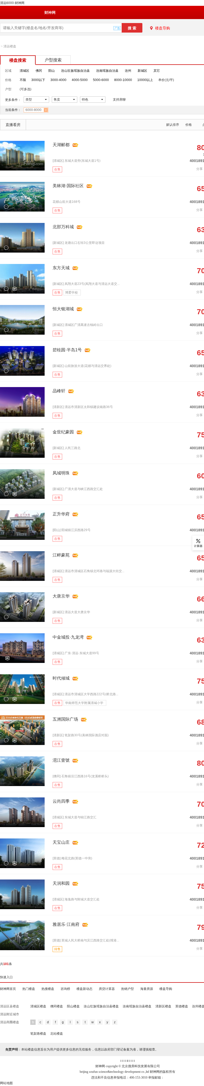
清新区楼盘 (163, 1006)
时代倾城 (61, 678)
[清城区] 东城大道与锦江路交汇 (74, 817)
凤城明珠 (61, 473)
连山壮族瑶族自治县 (75, 71)
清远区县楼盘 (9, 1006)
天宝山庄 (61, 842)
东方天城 (61, 268)
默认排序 (172, 125)
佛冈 (39, 71)
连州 (128, 71)
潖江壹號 (61, 760)
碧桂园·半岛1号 (67, 350)
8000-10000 (123, 80)
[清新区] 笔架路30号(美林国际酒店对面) (81, 735)
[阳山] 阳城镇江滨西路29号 (72, 530)
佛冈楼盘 (56, 1006)
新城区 (142, 71)
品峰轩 (59, 391)
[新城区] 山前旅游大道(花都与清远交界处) (82, 366)
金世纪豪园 (63, 432)
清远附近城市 (9, 1014)
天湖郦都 (61, 144)
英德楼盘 (181, 1006)
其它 (157, 71)
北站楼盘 (56, 1033)
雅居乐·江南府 (66, 924)
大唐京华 (61, 596)
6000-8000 (33, 110)
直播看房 (13, 125)
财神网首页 (8, 989)
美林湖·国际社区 (68, 185)
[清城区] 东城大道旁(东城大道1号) (76, 161)
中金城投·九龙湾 (68, 637)
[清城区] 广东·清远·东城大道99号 (76, 653)
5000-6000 (101, 80)
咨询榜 (65, 989)
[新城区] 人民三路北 (66, 448)
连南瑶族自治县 (107, 71)
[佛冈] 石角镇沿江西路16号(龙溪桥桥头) (81, 776)
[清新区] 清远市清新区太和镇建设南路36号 (83, 407)
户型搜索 (53, 60)
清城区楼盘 (38, 1006)
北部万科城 (63, 227)
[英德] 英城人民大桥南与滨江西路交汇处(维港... (86, 940)
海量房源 (146, 989)
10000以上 (145, 80)
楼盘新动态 (84, 989)
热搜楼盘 (47, 989)
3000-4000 (58, 80)
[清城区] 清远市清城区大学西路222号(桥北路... (85, 694)
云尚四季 (61, 801)
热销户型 (127, 989)
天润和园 (61, 883)
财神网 (50, 13)
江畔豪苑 (61, 555)
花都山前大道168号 (66, 202)
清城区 (24, 71)
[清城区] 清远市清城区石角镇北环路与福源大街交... (88, 571)
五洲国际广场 (65, 719)
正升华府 (61, 514)
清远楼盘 (9, 46)
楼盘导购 (162, 28)
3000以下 (38, 80)
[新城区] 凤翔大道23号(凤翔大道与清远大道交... (86, 284)
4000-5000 (80, 80)
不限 (23, 80)
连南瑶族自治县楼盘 (137, 1006)
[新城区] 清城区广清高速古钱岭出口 (78, 325)
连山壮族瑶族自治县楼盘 (101, 1006)
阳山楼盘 (73, 1006)
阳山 (51, 71)
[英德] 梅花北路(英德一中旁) (72, 858)
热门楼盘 (28, 989)
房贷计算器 (107, 989)
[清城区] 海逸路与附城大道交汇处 (76, 899)
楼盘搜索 (17, 60)
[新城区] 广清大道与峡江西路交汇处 (78, 489)
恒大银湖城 (63, 309)
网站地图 (6, 1083)
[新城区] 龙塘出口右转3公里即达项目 (79, 243)
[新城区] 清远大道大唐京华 (71, 612)
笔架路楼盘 (38, 1033)
